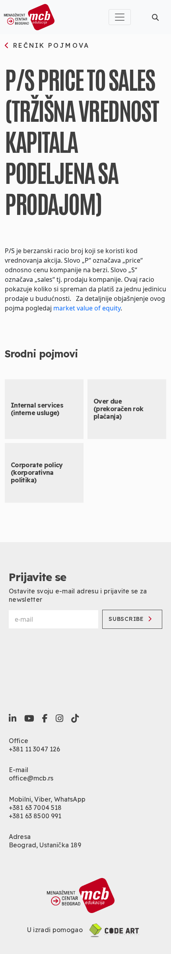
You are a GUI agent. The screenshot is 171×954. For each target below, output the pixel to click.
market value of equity (86, 308)
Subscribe (126, 618)
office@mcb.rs (31, 778)
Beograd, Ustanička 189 (45, 845)
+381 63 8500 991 (35, 816)
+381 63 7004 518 (35, 808)
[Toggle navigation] (120, 17)
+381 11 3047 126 (34, 749)
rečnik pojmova (49, 45)
